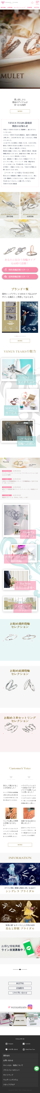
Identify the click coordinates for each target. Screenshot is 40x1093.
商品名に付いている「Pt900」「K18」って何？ (15, 497)
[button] (11, 643)
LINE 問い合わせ (13, 1049)
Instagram (10, 1044)
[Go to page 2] (16, 336)
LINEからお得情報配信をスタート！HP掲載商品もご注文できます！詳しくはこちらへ (20, 482)
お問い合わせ (8, 1060)
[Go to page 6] (22, 336)
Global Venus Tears (30, 1049)
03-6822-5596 (28, 172)
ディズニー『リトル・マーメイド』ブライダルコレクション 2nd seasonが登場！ (20, 474)
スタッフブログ (9, 1084)
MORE (20, 111)
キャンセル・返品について (13, 1065)
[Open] (6, 1019)
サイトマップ (8, 1075)
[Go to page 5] (20, 336)
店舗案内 (20, 988)
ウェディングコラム (10, 1080)
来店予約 (20, 983)
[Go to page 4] (19, 336)
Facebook (27, 1044)
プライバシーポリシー (11, 1070)
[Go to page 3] (17, 336)
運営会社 (6, 1055)
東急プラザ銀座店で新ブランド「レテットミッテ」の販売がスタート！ (20, 490)
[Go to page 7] (23, 336)
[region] (20, 643)
